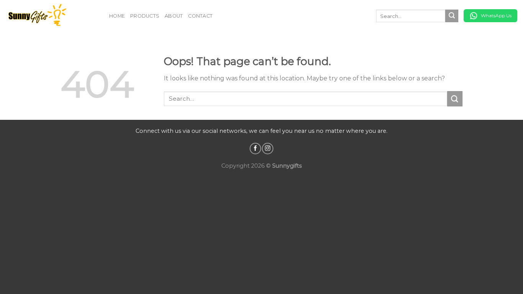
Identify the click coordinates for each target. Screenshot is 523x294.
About (174, 16)
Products (144, 16)
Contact (200, 16)
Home (117, 16)
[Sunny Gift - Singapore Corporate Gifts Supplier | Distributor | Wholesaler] (52, 16)
